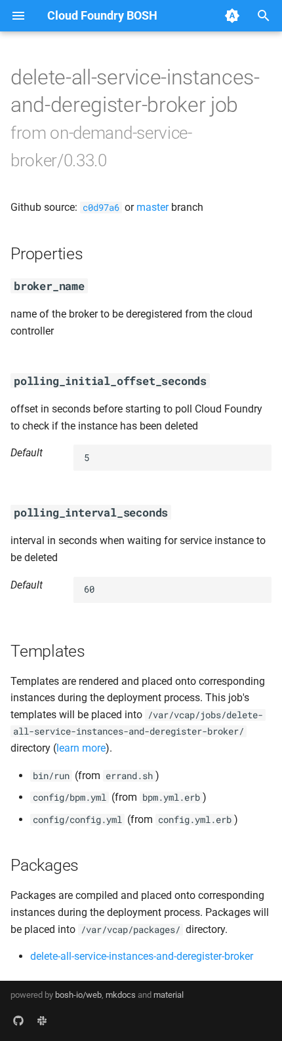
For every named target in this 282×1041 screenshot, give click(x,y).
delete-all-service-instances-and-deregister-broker (141, 956)
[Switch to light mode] (232, 16)
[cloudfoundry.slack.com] (41, 1020)
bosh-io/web (78, 995)
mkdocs (121, 995)
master (152, 207)
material (168, 995)
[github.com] (18, 1020)
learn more (81, 748)
